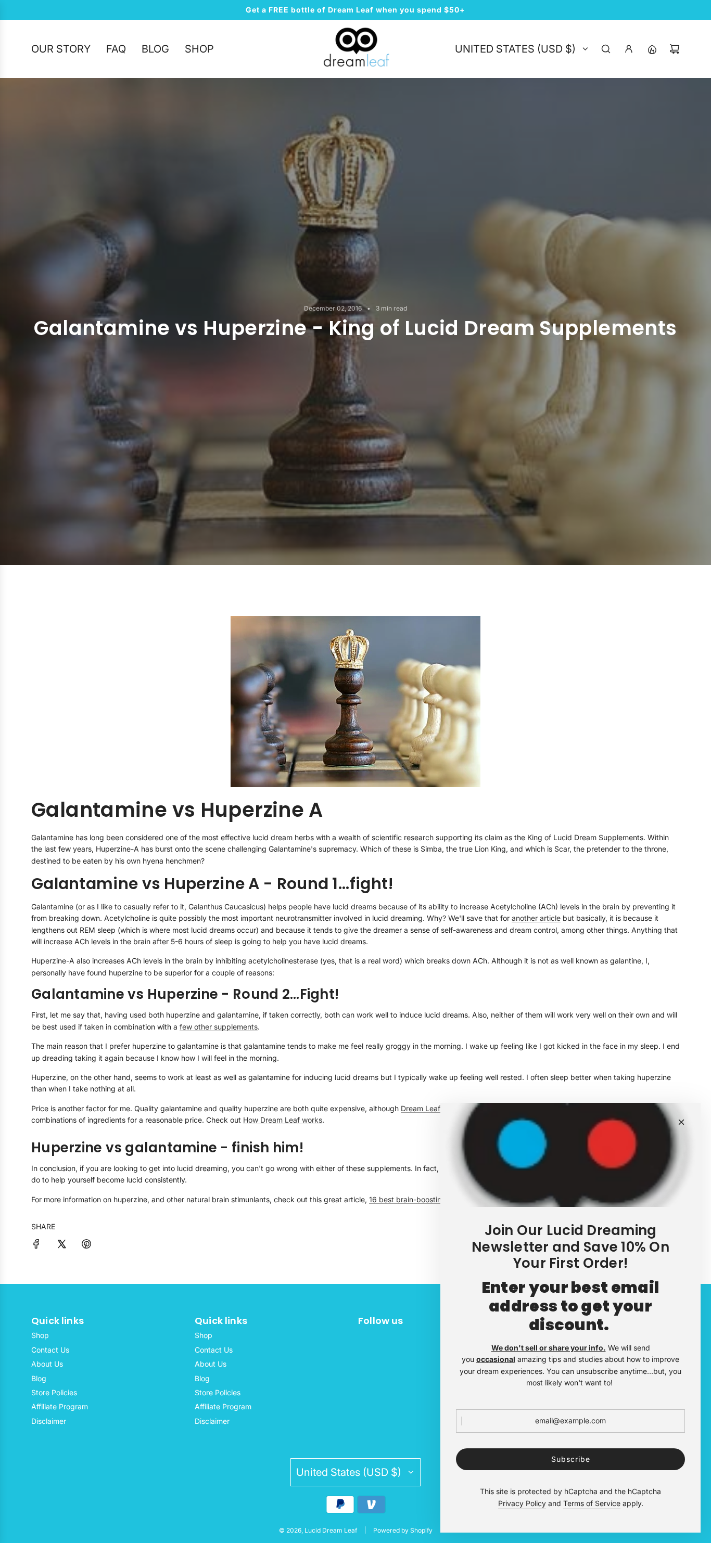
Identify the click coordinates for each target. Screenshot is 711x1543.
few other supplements (219, 1026)
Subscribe (570, 1459)
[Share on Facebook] (36, 1245)
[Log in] (628, 48)
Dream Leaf (420, 1108)
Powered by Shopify (403, 1530)
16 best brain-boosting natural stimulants (438, 1199)
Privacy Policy (522, 1503)
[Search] (605, 48)
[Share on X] (61, 1245)
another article (536, 918)
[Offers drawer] (651, 48)
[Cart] (674, 48)
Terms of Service (591, 1503)
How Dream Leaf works (282, 1119)
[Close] (681, 1122)
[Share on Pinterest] (86, 1245)
